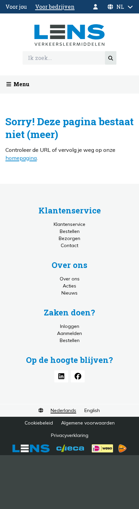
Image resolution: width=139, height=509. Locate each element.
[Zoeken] (110, 58)
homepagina (21, 158)
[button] (120, 6)
